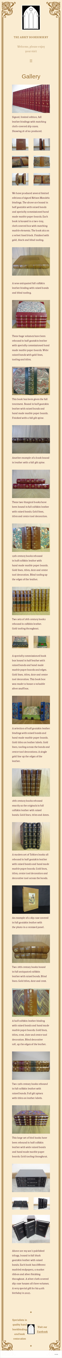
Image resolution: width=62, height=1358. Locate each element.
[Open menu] (31, 61)
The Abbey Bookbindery (31, 37)
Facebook (42, 1331)
